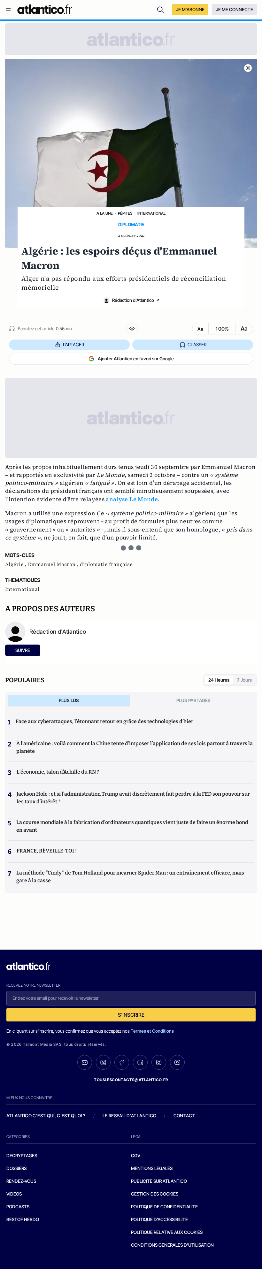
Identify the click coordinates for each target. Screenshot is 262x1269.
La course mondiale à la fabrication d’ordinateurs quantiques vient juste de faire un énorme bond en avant (132, 826)
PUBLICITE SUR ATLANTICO (159, 1181)
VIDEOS (14, 1193)
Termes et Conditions (152, 1031)
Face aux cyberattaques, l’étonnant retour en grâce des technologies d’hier (104, 721)
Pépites (125, 213)
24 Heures (218, 680)
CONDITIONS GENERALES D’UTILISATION (172, 1245)
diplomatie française (106, 564)
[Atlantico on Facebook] (121, 1062)
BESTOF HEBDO (22, 1219)
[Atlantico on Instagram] (158, 1062)
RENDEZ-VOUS (21, 1181)
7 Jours (244, 680)
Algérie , (16, 564)
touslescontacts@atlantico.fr (131, 1079)
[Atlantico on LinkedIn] (140, 1062)
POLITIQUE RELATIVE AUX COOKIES (167, 1232)
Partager (73, 344)
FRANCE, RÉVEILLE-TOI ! (47, 851)
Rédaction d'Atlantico (133, 300)
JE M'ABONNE (190, 9)
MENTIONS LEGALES (152, 1168)
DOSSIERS (16, 1168)
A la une (104, 213)
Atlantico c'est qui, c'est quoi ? (46, 1115)
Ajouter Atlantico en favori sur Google (136, 358)
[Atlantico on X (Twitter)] (103, 1062)
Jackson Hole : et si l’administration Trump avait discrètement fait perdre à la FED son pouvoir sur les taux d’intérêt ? (133, 798)
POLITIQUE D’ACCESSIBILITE (159, 1219)
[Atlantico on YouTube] (177, 1062)
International (151, 213)
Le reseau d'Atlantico (129, 1115)
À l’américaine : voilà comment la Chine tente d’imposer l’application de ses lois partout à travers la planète (134, 747)
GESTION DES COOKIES (154, 1193)
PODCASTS (17, 1206)
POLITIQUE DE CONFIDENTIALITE (164, 1206)
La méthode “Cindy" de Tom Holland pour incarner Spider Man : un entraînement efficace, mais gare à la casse (130, 876)
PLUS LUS (69, 700)
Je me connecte (234, 9)
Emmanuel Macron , (54, 564)
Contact (184, 1115)
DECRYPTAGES (21, 1155)
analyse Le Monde (132, 499)
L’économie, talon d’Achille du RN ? (58, 772)
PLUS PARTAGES (193, 700)
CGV (135, 1155)
